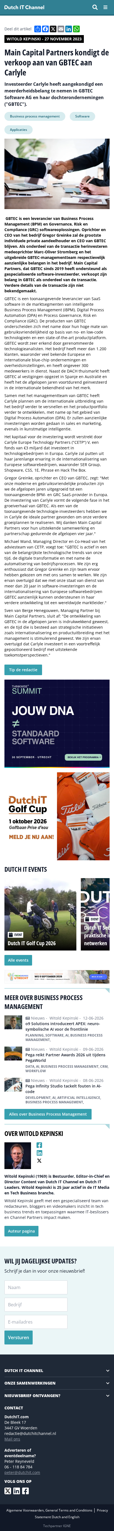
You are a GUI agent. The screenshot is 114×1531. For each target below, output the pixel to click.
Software (82, 116)
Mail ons (12, 1439)
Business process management (35, 116)
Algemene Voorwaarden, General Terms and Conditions (49, 1510)
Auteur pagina (21, 1231)
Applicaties (18, 129)
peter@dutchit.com (22, 1472)
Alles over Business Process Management (48, 1114)
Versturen (18, 1337)
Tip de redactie (23, 669)
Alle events (18, 960)
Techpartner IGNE (57, 1525)
